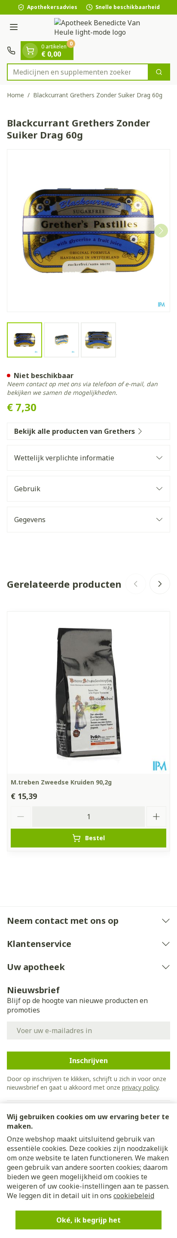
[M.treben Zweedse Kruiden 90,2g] (88, 693)
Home (15, 95)
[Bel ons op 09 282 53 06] (11, 50)
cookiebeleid (133, 1195)
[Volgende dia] (160, 584)
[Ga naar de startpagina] (97, 28)
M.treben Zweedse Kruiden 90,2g (61, 782)
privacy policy (140, 1087)
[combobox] (78, 72)
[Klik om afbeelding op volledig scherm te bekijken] (88, 231)
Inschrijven (88, 1060)
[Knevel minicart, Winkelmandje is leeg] (30, 50)
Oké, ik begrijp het (88, 1220)
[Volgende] (161, 230)
